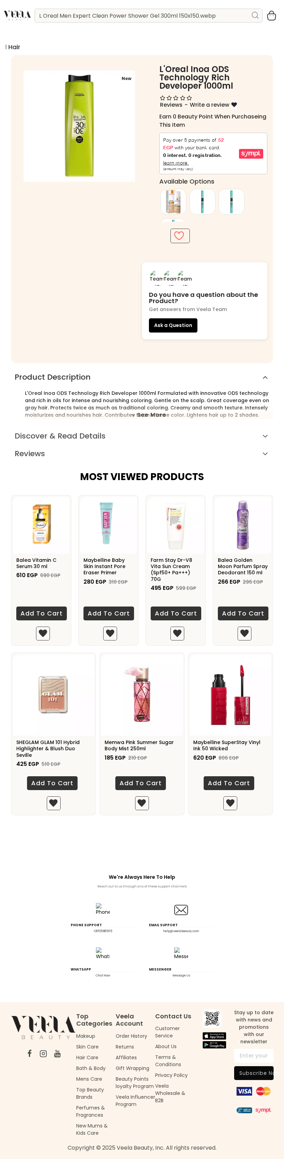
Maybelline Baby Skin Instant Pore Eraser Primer (104, 566)
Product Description (53, 377)
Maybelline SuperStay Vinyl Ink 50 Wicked (226, 745)
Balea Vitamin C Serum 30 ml (36, 563)
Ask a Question (173, 325)
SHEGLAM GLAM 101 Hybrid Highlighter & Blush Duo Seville (48, 748)
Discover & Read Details (60, 436)
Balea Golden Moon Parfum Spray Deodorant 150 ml (243, 566)
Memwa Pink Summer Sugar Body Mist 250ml (139, 745)
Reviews (30, 453)
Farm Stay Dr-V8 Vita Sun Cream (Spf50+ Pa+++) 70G (171, 569)
